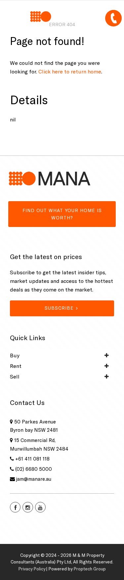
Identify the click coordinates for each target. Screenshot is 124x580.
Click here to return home (69, 71)
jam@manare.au (33, 479)
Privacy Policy (31, 568)
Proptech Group (89, 568)
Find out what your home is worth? (62, 214)
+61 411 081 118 (32, 459)
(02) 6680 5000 (33, 469)
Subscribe (59, 308)
